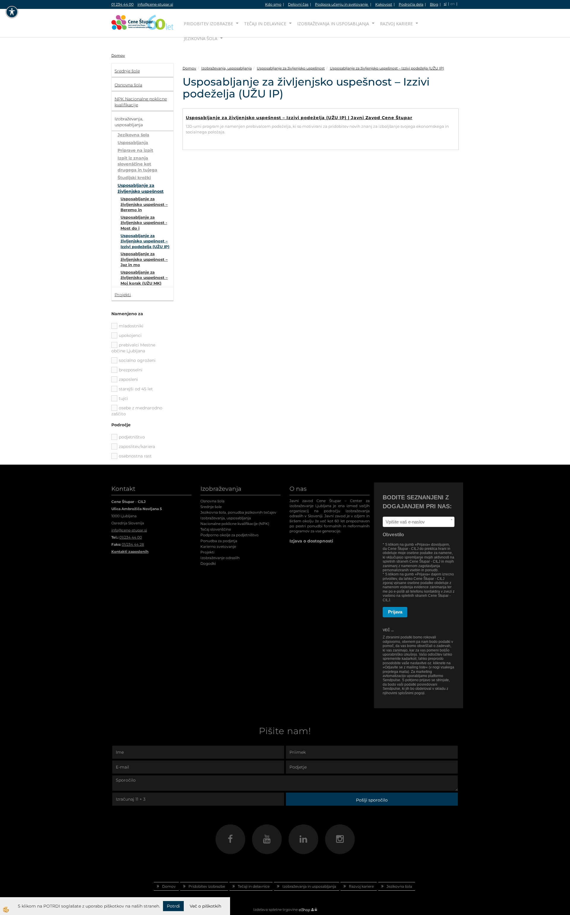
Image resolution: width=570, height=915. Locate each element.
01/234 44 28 (133, 544)
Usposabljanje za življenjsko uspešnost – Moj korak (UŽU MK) (144, 277)
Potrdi (173, 906)
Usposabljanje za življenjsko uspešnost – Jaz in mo (144, 259)
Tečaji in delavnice (265, 23)
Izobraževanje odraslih (220, 558)
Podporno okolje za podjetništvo (229, 535)
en (452, 3)
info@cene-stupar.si (155, 4)
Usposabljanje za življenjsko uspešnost (141, 188)
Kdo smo (273, 4)
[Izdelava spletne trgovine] (304, 909)
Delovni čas (298, 4)
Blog (434, 4)
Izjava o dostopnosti (311, 541)
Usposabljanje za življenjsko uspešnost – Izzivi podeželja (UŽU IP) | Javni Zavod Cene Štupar (299, 117)
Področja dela (411, 4)
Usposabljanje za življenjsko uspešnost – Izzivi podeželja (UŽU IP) (145, 241)
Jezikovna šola (200, 38)
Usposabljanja (133, 142)
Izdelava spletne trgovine (275, 909)
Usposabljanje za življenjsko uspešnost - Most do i (144, 223)
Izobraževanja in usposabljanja (333, 23)
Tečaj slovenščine (215, 529)
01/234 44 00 (130, 537)
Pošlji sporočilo (372, 800)
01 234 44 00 (122, 4)
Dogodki (208, 563)
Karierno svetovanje (218, 546)
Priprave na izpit (135, 150)
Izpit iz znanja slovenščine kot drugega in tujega (137, 164)
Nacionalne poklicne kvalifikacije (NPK (234, 523)
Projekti (207, 552)
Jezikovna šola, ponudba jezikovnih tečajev (238, 512)
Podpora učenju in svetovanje (342, 4)
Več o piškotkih (205, 906)
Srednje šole (211, 506)
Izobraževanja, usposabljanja (226, 68)
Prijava (395, 611)
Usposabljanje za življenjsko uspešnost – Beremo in (144, 204)
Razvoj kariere (396, 23)
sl (445, 3)
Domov (118, 55)
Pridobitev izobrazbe (208, 23)
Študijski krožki (134, 177)
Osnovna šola (212, 501)
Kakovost (383, 4)
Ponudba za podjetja (218, 541)
